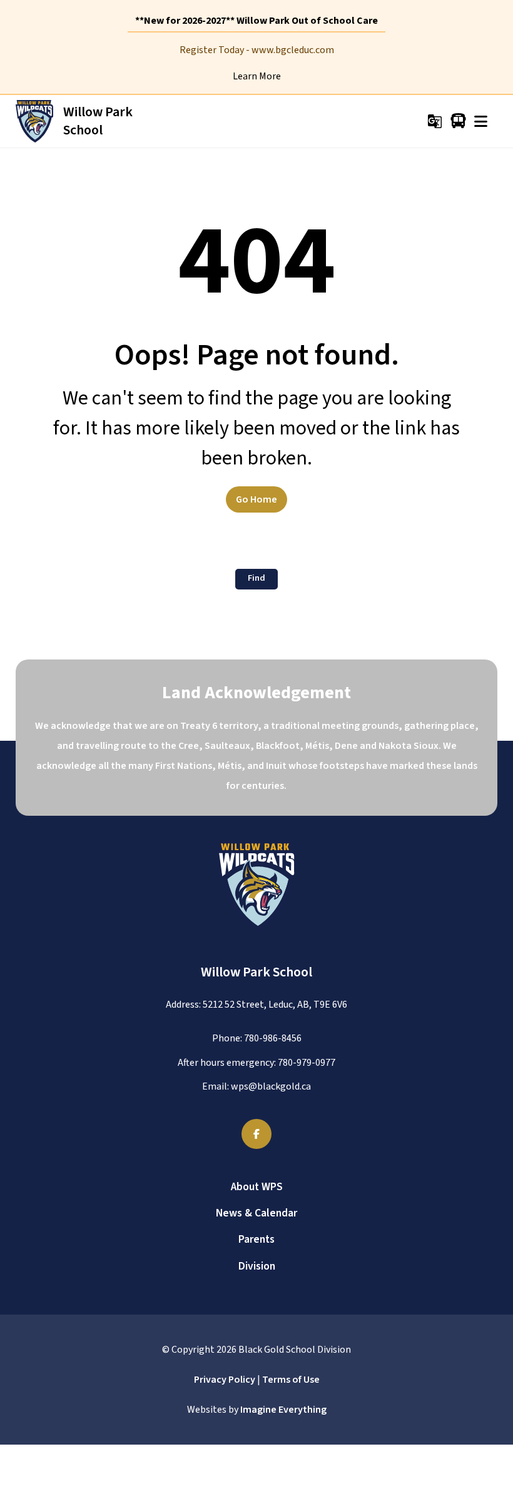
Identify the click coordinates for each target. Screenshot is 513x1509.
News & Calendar (256, 1213)
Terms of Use (291, 1379)
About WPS (257, 1187)
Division (256, 1266)
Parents (256, 1239)
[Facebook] (256, 1134)
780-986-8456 (273, 1038)
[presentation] (480, 121)
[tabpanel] (256, 63)
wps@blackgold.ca (271, 1086)
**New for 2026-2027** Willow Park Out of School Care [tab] (256, 21)
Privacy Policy (224, 1379)
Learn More (257, 76)
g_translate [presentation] (434, 121)
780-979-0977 (306, 1063)
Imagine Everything (283, 1409)
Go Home (256, 499)
